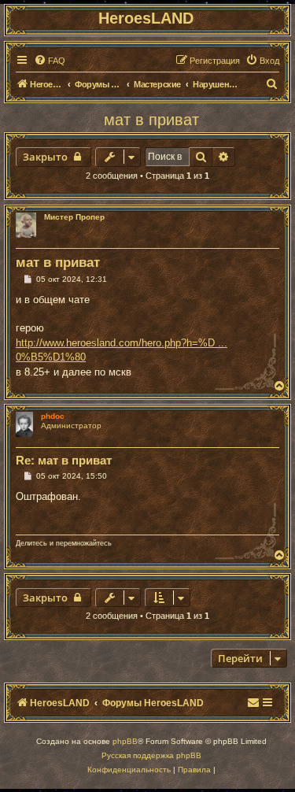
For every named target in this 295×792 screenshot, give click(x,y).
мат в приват (151, 119)
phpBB (125, 741)
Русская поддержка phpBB (151, 755)
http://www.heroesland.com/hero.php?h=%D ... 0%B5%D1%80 (121, 350)
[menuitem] (49, 60)
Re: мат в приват (64, 460)
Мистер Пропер (74, 217)
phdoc (53, 416)
